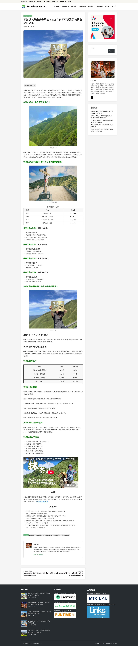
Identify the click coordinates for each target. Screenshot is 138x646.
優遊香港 (46, 1)
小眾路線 (31, 1)
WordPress (105, 643)
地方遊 (25, 16)
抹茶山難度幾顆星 (65, 535)
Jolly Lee (27, 26)
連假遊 (30, 16)
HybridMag (113, 643)
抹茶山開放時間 (57, 535)
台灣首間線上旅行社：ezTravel (63, 602)
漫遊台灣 (39, 1)
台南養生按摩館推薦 (42, 501)
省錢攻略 (62, 1)
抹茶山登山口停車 (40, 535)
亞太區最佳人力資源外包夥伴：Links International (101, 604)
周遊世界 (54, 1)
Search (93, 48)
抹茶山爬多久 (32, 535)
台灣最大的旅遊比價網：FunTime (63, 611)
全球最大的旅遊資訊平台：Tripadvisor (64, 593)
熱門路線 (23, 1)
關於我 (69, 1)
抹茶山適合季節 (48, 535)
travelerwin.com (36, 6)
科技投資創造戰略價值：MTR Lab (96, 593)
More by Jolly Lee (38, 554)
